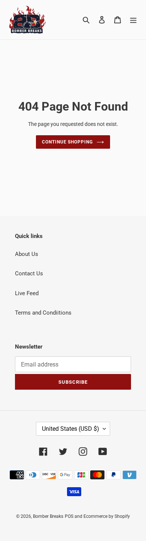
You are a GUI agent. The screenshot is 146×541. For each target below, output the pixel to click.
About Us (26, 254)
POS (69, 516)
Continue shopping (67, 142)
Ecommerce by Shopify (106, 516)
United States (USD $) (70, 428)
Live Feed (27, 293)
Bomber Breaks (48, 516)
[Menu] (133, 20)
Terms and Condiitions (43, 312)
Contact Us (29, 273)
